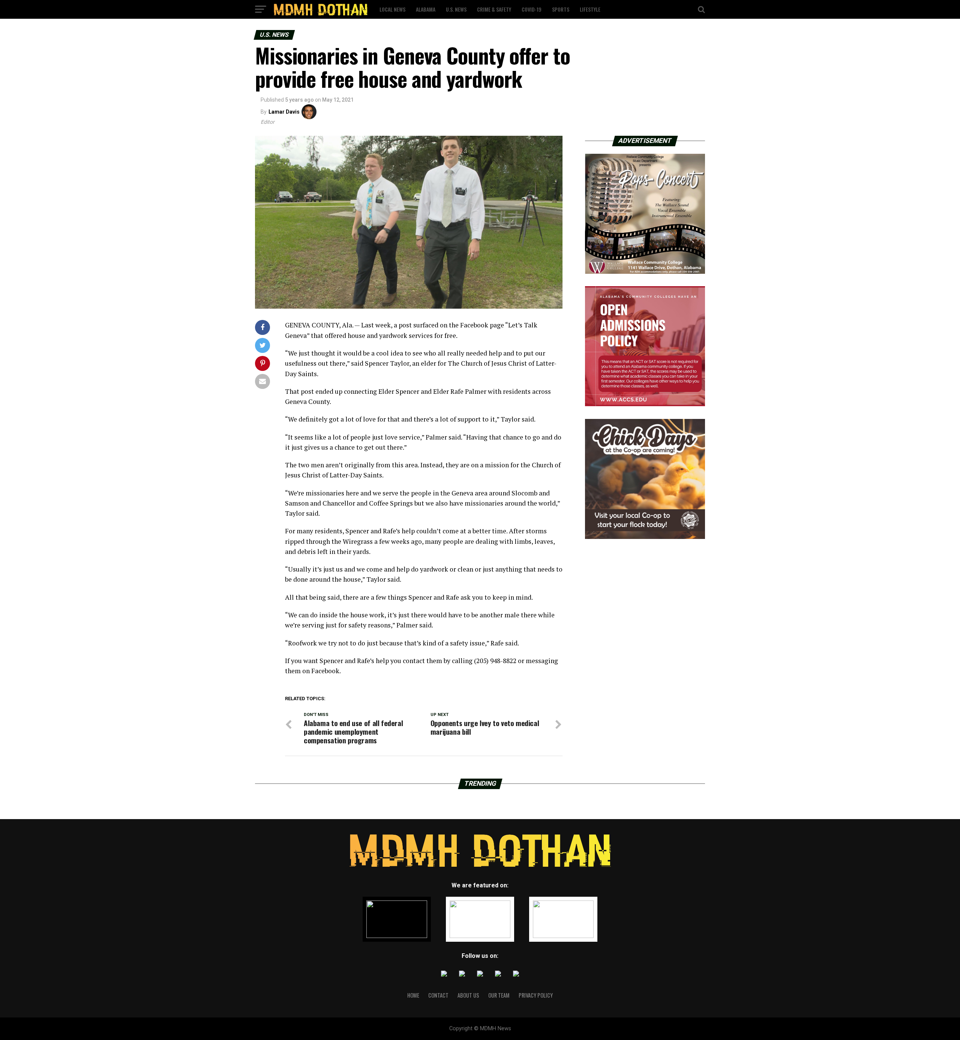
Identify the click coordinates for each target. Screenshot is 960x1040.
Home (413, 995)
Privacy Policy (536, 995)
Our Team (499, 995)
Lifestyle (590, 9)
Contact (438, 995)
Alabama (425, 9)
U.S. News (456, 9)
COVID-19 (532, 9)
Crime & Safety (494, 9)
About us (468, 995)
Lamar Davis (284, 112)
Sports (560, 9)
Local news (392, 9)
